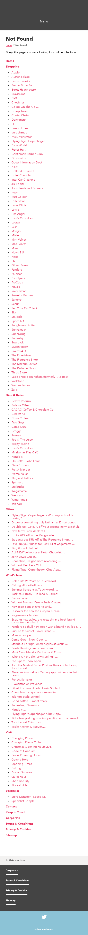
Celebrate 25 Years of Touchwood (33, 581)
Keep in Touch (16, 812)
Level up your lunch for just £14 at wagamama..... (43, 543)
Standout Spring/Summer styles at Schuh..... (40, 643)
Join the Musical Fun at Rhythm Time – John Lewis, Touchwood (44, 667)
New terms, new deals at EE (29, 531)
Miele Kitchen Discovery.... (28, 726)
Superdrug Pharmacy (25, 705)
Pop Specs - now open (26, 661)
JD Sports (17, 183)
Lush (14, 226)
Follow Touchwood (44, 929)
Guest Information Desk (26, 162)
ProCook (17, 282)
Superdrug (18, 333)
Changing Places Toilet (26, 742)
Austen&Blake (20, 76)
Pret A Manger (20, 469)
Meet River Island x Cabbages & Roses (36, 652)
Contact (11, 806)
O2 (13, 261)
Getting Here (19, 759)
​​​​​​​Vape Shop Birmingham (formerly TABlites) (39, 376)
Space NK (17, 321)
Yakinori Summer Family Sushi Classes (36, 602)
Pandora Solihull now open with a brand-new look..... (46, 626)
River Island (19, 291)
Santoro (16, 299)
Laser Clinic (19, 205)
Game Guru (19, 426)
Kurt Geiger (19, 196)
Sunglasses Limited (23, 325)
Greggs (16, 431)
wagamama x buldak (24, 615)
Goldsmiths (18, 158)
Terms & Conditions (19, 823)
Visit (9, 732)
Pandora (16, 269)
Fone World (19, 145)
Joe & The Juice (22, 439)
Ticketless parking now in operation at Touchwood (44, 718)
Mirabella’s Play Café (24, 452)
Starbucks (17, 486)
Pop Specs (18, 278)
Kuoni (15, 192)
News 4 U (17, 252)
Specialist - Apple (23, 801)
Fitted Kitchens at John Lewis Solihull (35, 688)
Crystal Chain (20, 115)
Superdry (17, 338)
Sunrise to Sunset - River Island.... (33, 631)
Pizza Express (20, 465)
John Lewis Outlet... (24, 556)
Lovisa (15, 222)
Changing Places (22, 738)
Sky (13, 312)
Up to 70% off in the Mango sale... (33, 535)
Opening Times (21, 763)
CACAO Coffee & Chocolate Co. (32, 409)
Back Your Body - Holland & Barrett (34, 593)
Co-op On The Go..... (25, 106)
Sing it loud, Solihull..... (27, 548)
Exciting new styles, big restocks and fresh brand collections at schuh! (43, 621)
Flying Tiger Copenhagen (28, 141)
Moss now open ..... (24, 635)
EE (13, 123)
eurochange (19, 132)
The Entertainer (21, 355)
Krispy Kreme (20, 443)
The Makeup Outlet (24, 363)
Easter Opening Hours (26, 755)
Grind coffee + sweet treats (29, 701)
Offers (10, 509)
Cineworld (18, 413)
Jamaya (16, 435)
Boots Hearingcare (23, 89)
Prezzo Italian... (21, 598)
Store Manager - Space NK (28, 796)
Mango (16, 231)
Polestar (16, 273)
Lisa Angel (18, 213)
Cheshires (17, 102)
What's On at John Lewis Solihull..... (35, 656)
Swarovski (17, 342)
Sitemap (11, 835)
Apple (15, 72)
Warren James (20, 385)
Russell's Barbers (22, 295)
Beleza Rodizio (21, 401)
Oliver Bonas (19, 265)
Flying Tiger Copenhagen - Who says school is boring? (42, 517)
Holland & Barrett (22, 171)
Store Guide (19, 785)
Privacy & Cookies (18, 829)
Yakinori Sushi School (25, 696)
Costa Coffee (19, 418)
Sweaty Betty (19, 346)
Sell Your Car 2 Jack (24, 308)
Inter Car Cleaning (23, 179)
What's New (14, 575)
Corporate (13, 818)
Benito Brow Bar (22, 85)
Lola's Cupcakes (22, 218)
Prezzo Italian (19, 473)
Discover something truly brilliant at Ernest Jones (43, 522)
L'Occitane (18, 201)
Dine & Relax (15, 395)
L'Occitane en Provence (26, 683)
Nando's (17, 456)
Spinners (17, 482)
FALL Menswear (21, 136)
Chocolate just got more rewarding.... (36, 561)
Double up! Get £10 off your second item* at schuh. (45, 526)
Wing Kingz (19, 499)
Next (14, 256)
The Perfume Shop (23, 368)
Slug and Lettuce (22, 478)
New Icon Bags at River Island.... (32, 606)
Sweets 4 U (18, 351)
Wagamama (19, 491)
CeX (14, 98)
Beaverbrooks (20, 81)
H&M (14, 166)
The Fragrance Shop (24, 359)
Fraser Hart (18, 149)
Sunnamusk (18, 329)
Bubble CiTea (20, 405)
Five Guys (17, 422)
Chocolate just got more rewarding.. (35, 692)
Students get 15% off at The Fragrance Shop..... (42, 539)
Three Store (19, 372)
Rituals (15, 286)
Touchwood (44, 10)
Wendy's (17, 495)
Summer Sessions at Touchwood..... (34, 589)
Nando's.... (18, 709)
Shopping (12, 66)
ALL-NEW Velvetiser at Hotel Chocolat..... (38, 552)
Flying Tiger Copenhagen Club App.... (36, 569)
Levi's (15, 209)
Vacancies (12, 791)
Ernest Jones (19, 128)
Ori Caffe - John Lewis (25, 461)
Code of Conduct (22, 751)
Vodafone (17, 381)
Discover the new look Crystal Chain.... (36, 611)
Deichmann (18, 119)
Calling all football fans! (27, 585)
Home (9, 45)
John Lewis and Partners (27, 188)
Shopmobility (20, 781)
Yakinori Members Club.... (28, 565)
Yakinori (16, 503)
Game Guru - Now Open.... (29, 639)
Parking (16, 768)
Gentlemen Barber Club (27, 153)
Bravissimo (18, 93)
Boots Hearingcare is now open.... (33, 648)
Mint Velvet (18, 239)
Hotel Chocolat (21, 175)
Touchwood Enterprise (26, 722)
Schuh (15, 303)
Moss (14, 248)
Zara (14, 389)
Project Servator (21, 679)
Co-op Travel (19, 111)
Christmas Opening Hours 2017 (32, 746)
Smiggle (17, 316)
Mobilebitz (18, 243)
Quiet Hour (18, 776)
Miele (15, 235)
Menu (44, 21)
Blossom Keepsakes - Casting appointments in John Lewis (45, 674)
